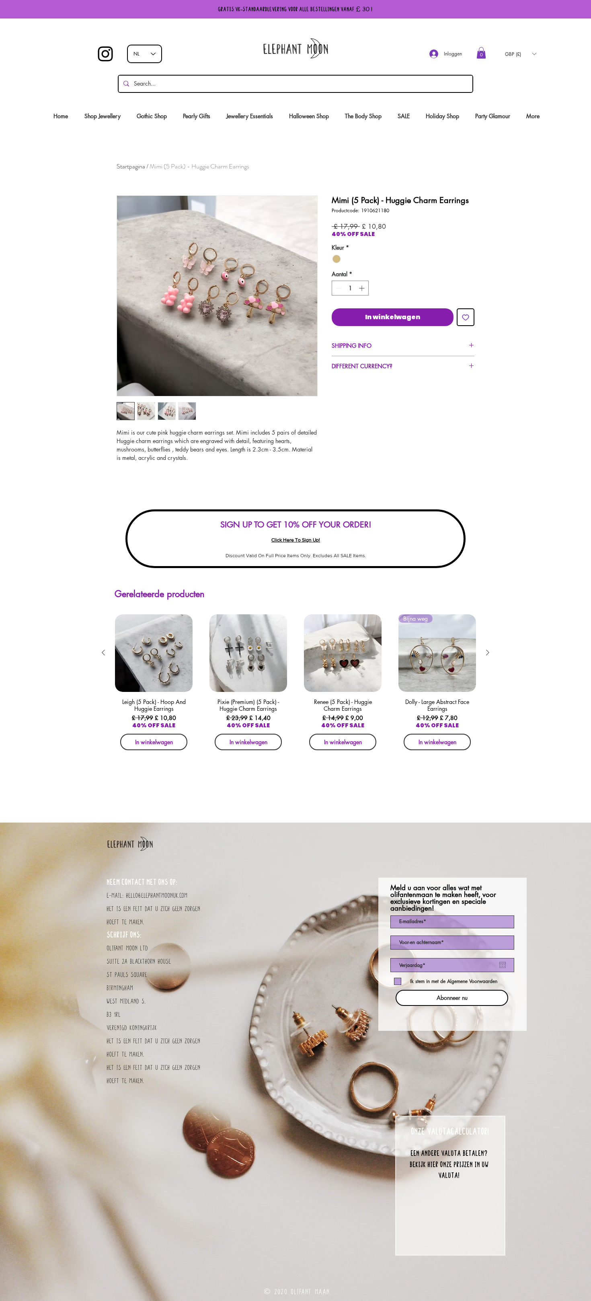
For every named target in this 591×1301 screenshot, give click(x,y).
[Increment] (362, 288)
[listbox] (520, 54)
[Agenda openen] (502, 965)
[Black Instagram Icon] (105, 54)
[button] (481, 53)
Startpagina (131, 166)
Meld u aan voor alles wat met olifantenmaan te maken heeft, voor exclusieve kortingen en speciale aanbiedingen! (443, 898)
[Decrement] (338, 288)
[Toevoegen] (465, 317)
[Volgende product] (487, 652)
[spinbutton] (350, 288)
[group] (295, 685)
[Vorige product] (103, 652)
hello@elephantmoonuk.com (156, 896)
